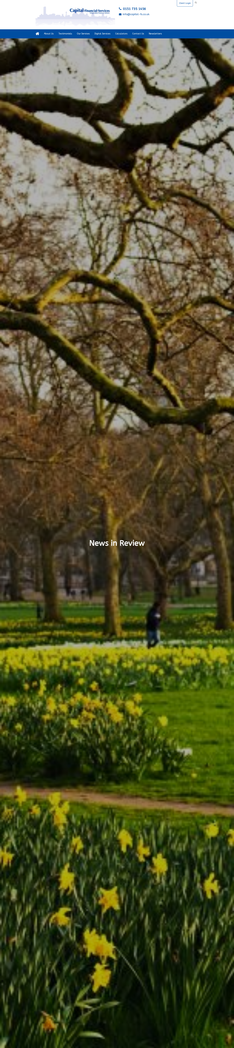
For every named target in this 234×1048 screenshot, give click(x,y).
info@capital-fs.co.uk (136, 14)
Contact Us (138, 33)
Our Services (83, 33)
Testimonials (65, 33)
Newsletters (155, 33)
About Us (49, 33)
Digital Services (102, 33)
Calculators (121, 33)
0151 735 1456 (134, 9)
